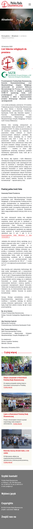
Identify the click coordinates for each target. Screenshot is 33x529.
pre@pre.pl (9, 486)
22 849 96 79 (8, 484)
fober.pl (16, 509)
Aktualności (15, 36)
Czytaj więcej (8, 387)
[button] (12, 4)
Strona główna (5, 36)
